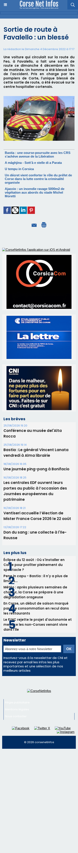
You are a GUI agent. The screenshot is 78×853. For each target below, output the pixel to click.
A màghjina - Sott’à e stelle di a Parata (33, 162)
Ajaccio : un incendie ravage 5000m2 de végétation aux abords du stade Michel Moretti (34, 192)
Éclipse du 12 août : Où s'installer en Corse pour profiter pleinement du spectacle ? (34, 565)
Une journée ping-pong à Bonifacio (36, 469)
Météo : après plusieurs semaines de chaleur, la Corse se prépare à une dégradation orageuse (35, 592)
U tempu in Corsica (19, 169)
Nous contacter (16, 716)
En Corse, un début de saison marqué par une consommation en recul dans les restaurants (36, 608)
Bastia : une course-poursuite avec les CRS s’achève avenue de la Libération (37, 154)
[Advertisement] (39, 792)
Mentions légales (17, 709)
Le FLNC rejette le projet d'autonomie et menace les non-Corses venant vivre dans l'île (37, 624)
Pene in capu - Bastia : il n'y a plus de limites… (35, 578)
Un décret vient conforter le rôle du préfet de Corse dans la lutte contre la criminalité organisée (38, 178)
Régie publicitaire (17, 702)
